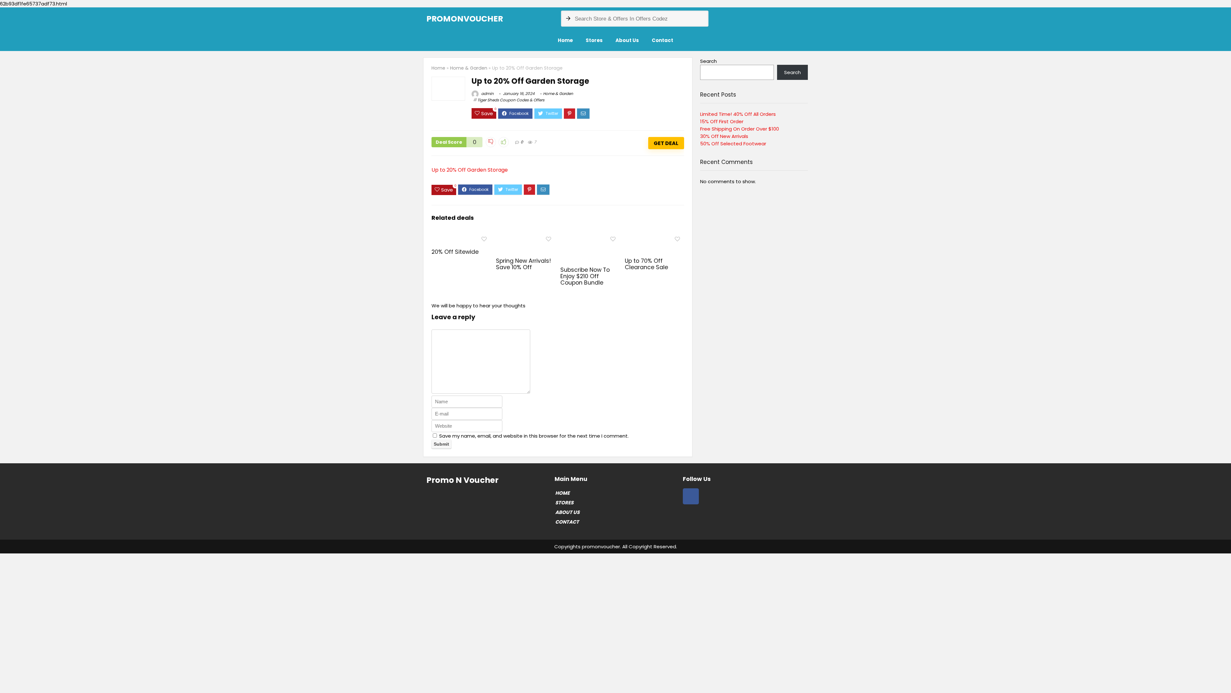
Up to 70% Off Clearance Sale (646, 264)
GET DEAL (666, 143)
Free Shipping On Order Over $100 (739, 128)
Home (565, 40)
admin (487, 93)
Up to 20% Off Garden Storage (469, 170)
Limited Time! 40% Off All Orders (738, 114)
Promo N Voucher (462, 480)
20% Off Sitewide (455, 252)
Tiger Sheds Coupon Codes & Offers (510, 100)
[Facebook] (691, 496)
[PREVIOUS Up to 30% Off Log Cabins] (6, 677)
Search (708, 61)
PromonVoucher (464, 18)
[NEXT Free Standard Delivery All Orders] (1224, 677)
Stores (594, 40)
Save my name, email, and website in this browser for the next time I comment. (534, 435)
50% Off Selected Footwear (733, 143)
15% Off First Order (721, 121)
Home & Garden (468, 68)
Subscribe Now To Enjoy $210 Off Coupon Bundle (585, 276)
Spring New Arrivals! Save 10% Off (523, 264)
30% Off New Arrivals (724, 136)
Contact (662, 40)
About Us (627, 40)
